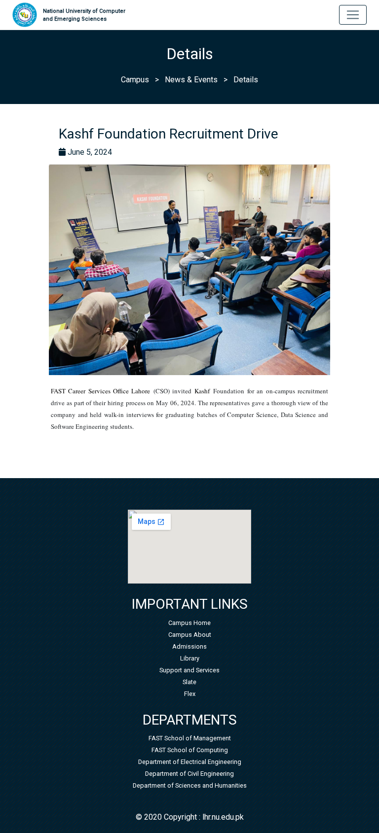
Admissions (189, 646)
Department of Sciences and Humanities (190, 785)
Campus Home (189, 622)
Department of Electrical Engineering (189, 761)
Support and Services (189, 670)
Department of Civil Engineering (189, 773)
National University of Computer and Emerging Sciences (84, 15)
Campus (135, 79)
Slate (189, 682)
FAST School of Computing (190, 750)
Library (189, 658)
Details (245, 79)
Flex (189, 693)
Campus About (189, 634)
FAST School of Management (190, 738)
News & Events (191, 79)
